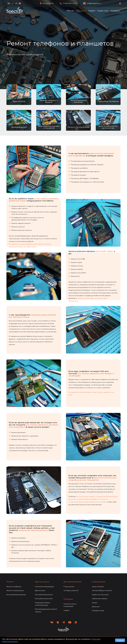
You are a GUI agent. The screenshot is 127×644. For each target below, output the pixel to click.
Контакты (115, 11)
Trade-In (66, 610)
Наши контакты (98, 586)
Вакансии (96, 606)
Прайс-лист (103, 11)
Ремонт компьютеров (15, 590)
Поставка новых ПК (71, 590)
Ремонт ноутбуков (13, 586)
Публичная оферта (99, 598)
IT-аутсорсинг (69, 586)
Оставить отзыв (98, 610)
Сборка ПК (81, 11)
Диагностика (40, 590)
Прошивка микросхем (44, 598)
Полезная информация (44, 586)
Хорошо (120, 640)
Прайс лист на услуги (100, 594)
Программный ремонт (44, 594)
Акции (94, 603)
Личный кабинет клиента (102, 590)
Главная (70, 11)
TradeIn (91, 11)
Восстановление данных (16, 594)
